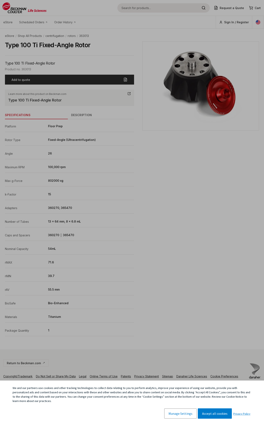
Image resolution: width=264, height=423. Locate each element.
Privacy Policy (241, 414)
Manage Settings (180, 413)
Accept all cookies (214, 413)
